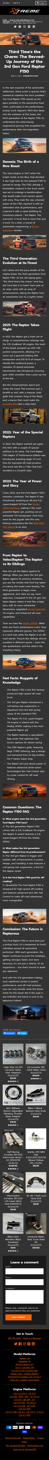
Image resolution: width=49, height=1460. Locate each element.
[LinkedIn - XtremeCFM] (34, 26)
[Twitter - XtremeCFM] (15, 26)
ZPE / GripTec (36, 1162)
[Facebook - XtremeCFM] (20, 26)
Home (5, 20)
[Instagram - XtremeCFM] (24, 26)
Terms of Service (13, 1438)
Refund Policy (29, 1438)
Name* (8, 1267)
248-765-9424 (14, 1338)
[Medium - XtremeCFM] (29, 26)
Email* (8, 1277)
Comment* (10, 1288)
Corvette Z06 (10, 404)
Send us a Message (32, 1338)
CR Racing (13, 1162)
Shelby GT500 (30, 623)
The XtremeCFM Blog (15, 1445)
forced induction (36, 609)
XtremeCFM (13, 1075)
